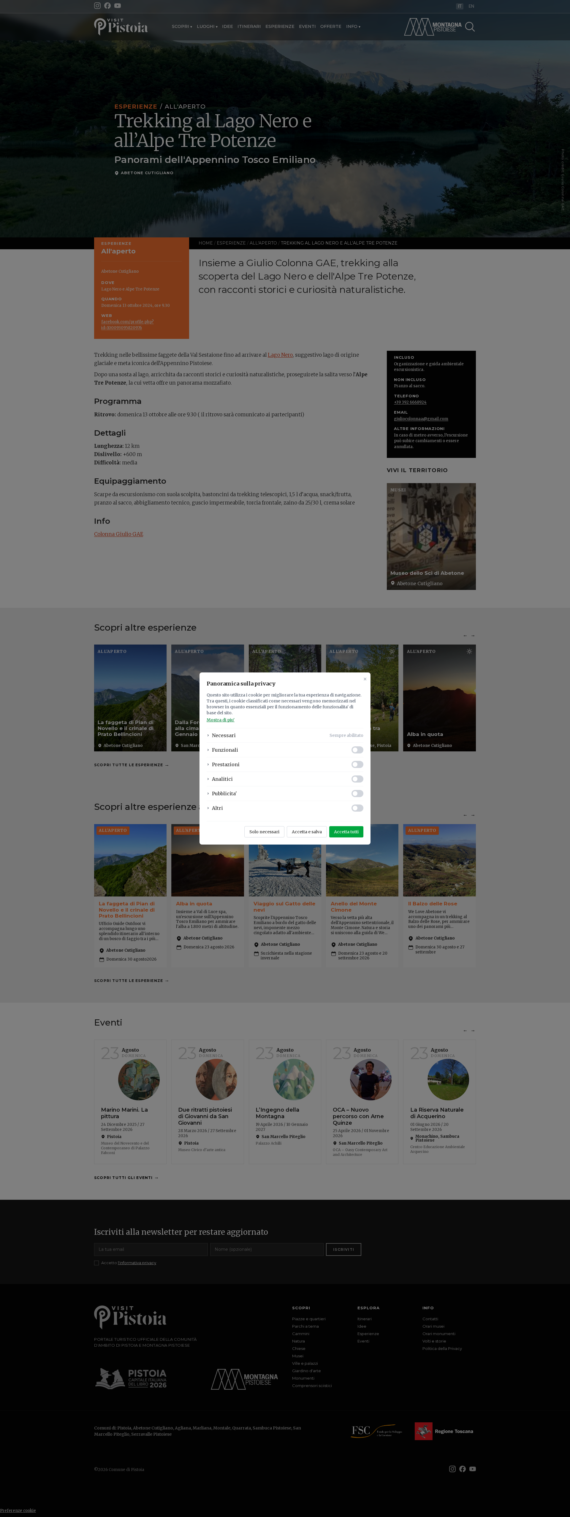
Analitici (222, 779)
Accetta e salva (307, 831)
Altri (217, 808)
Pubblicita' (224, 793)
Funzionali (225, 750)
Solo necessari (264, 831)
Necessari (224, 735)
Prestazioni (226, 764)
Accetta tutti (346, 831)
